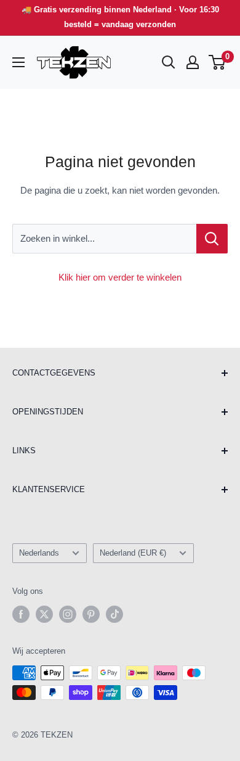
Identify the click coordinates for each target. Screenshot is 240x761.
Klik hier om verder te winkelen (120, 277)
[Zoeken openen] (168, 62)
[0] (217, 62)
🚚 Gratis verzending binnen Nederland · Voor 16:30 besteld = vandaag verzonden (120, 17)
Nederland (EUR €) (133, 552)
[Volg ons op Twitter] (44, 614)
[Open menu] (18, 62)
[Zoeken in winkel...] (212, 238)
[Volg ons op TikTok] (114, 614)
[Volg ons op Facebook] (21, 614)
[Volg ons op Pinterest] (91, 614)
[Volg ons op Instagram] (67, 614)
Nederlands (39, 552)
